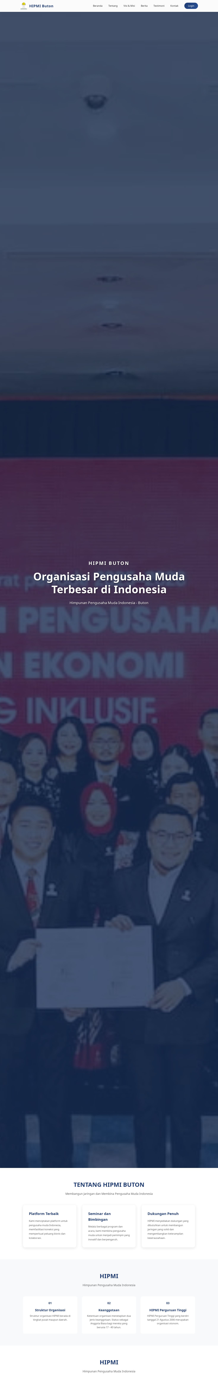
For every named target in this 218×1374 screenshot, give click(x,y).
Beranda (97, 5)
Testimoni (158, 5)
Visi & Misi (129, 5)
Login (191, 5)
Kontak (174, 5)
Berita (144, 5)
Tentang (113, 5)
